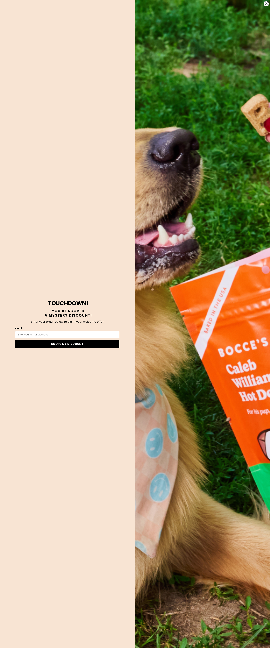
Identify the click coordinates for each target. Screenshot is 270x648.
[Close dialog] (266, 3)
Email (18, 328)
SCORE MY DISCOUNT (67, 344)
